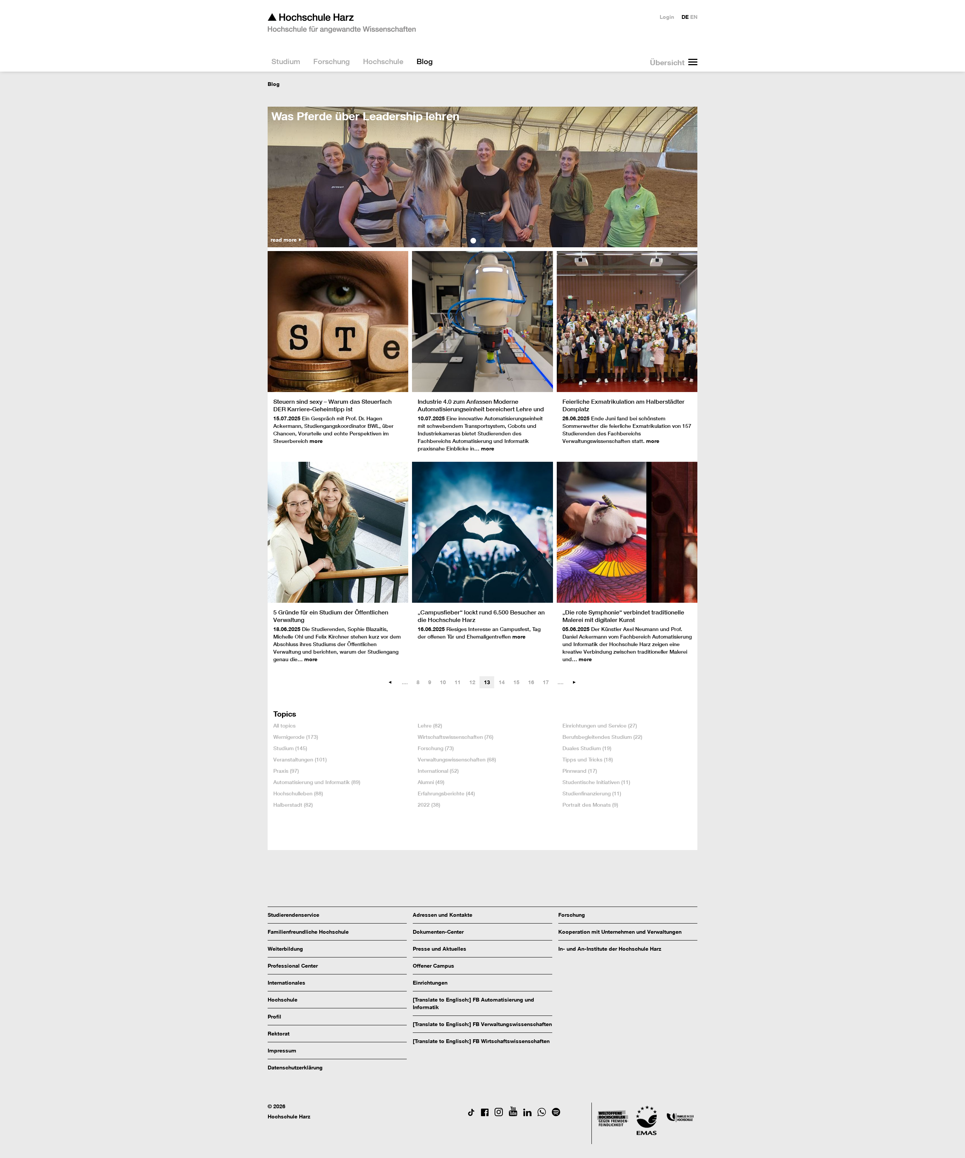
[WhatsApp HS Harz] (542, 1114)
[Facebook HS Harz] (485, 1114)
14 (502, 682)
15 (516, 682)
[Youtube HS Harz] (513, 1114)
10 (443, 682)
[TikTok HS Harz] (471, 1114)
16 (531, 682)
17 (546, 682)
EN (693, 17)
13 (487, 682)
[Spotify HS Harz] (556, 1114)
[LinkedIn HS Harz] (527, 1114)
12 (472, 682)
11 (458, 682)
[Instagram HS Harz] (499, 1114)
